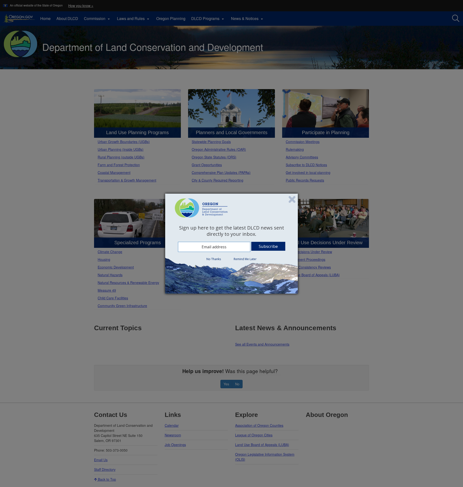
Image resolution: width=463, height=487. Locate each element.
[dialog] (231, 244)
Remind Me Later (245, 259)
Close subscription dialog (292, 199)
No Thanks (213, 259)
